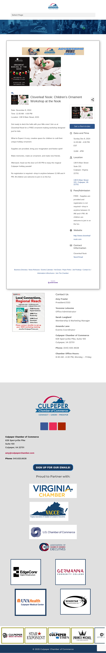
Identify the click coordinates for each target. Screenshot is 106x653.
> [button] (101, 635)
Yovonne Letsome (65, 308)
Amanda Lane (62, 326)
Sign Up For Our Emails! (53, 467)
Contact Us (86, 270)
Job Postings (76, 270)
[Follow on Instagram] (53, 426)
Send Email (78, 257)
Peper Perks (66, 270)
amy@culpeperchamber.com (19, 453)
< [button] (4, 635)
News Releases (34, 270)
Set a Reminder (82, 126)
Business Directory (20, 270)
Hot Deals (57, 270)
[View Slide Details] (28, 312)
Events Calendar (47, 270)
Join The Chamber (62, 273)
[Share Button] (92, 100)
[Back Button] (12, 93)
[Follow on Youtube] (62, 426)
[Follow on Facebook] (44, 426)
